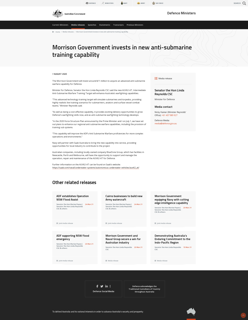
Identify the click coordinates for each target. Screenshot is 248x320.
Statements (104, 25)
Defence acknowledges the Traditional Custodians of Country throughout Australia (144, 289)
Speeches (92, 25)
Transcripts (118, 25)
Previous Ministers (135, 25)
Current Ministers (60, 25)
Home (57, 32)
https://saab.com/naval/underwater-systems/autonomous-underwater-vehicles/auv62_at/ (95, 167)
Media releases (78, 25)
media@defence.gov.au (166, 123)
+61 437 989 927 (169, 115)
